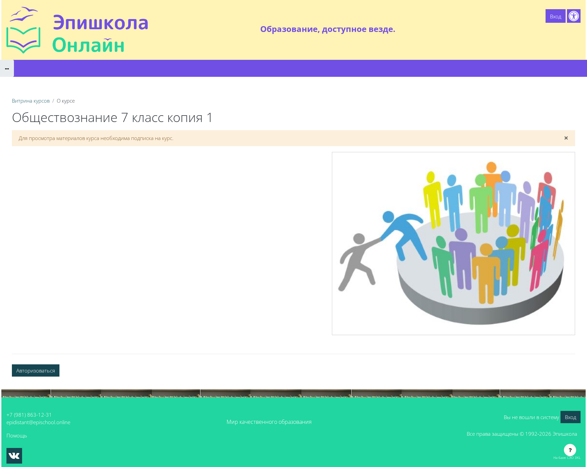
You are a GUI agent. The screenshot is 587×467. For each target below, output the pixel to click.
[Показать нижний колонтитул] (570, 450)
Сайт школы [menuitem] (506, 28)
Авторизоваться (35, 370)
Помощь (16, 435)
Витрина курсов (31, 100)
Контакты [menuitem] (566, 28)
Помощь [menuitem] (538, 28)
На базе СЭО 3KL (567, 457)
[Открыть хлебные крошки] (7, 68)
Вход (555, 16)
